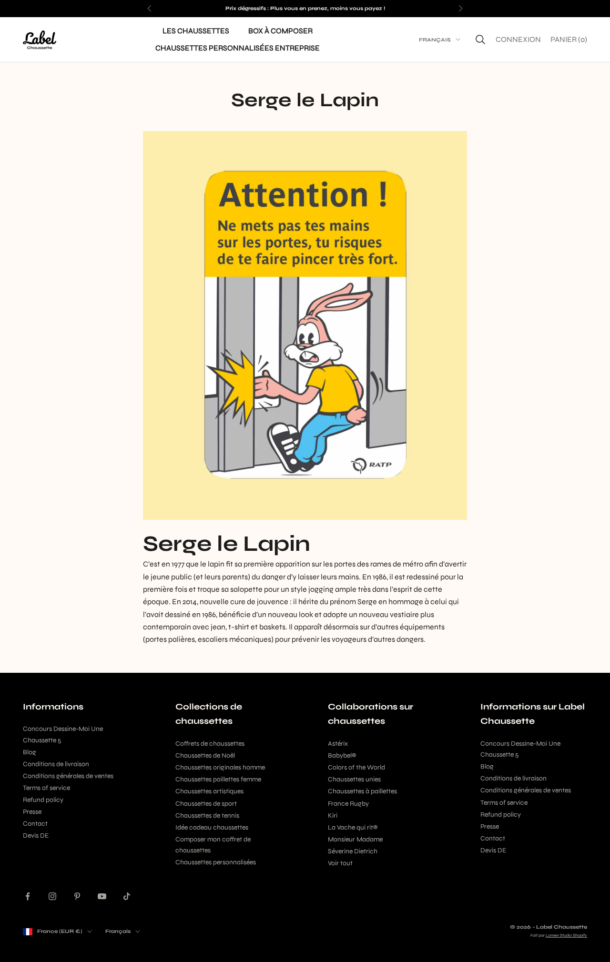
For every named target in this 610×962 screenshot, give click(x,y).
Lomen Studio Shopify (566, 935)
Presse (32, 812)
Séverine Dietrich (352, 851)
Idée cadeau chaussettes (211, 827)
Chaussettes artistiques (209, 791)
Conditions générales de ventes (68, 776)
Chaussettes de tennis (207, 815)
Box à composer (280, 30)
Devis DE (36, 835)
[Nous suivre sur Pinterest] (77, 896)
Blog (29, 752)
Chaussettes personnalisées (215, 862)
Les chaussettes (196, 30)
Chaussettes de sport (206, 804)
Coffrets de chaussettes (209, 743)
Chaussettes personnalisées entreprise (237, 47)
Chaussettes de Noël (205, 755)
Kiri (332, 815)
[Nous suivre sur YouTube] (102, 896)
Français (435, 39)
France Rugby (348, 804)
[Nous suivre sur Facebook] (27, 896)
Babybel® (342, 755)
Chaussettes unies (354, 779)
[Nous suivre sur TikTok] (127, 896)
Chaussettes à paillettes (362, 791)
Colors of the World (356, 767)
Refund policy (43, 800)
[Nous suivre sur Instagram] (52, 896)
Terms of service (46, 788)
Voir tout (340, 863)
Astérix (338, 743)
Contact (35, 824)
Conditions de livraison (56, 764)
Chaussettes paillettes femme (218, 779)
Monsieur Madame (355, 839)
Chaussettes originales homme (220, 767)
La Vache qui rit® (352, 827)
